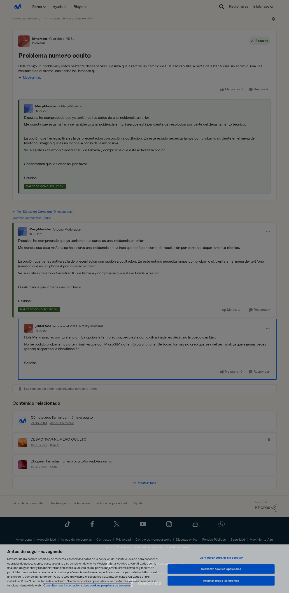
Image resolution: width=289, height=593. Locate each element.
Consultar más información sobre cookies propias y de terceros (87, 585)
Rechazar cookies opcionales (221, 569)
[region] (144, 568)
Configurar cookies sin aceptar (221, 557)
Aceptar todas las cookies (221, 580)
